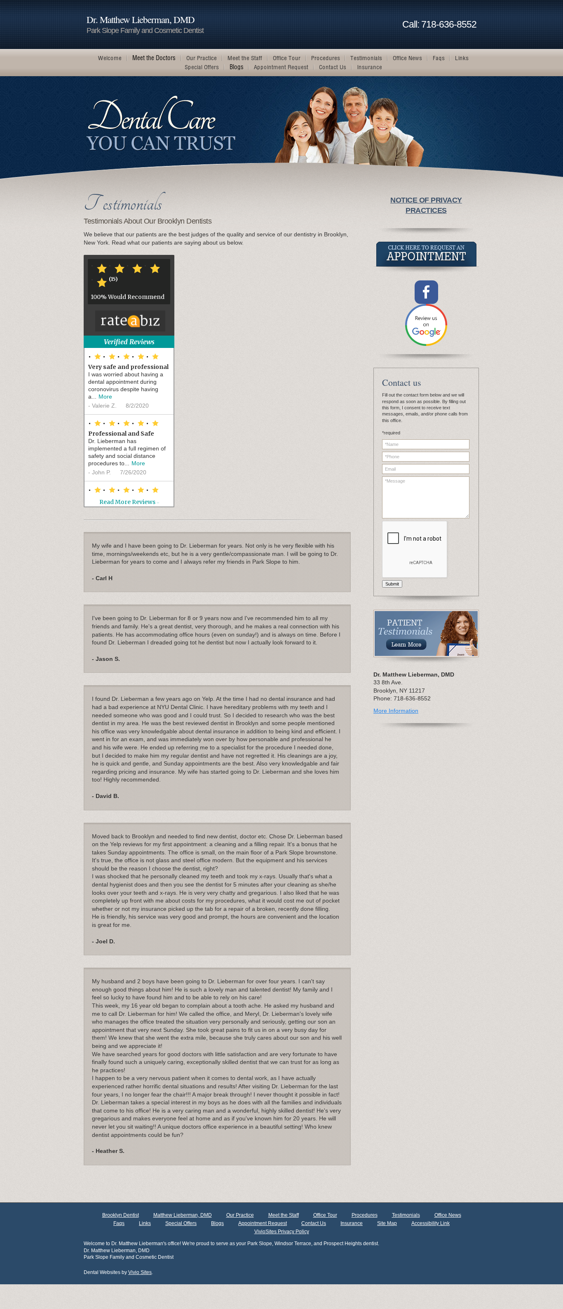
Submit (392, 583)
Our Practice (240, 1215)
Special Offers (181, 1223)
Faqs (118, 1223)
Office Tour (325, 1215)
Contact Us (313, 1223)
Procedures (365, 1215)
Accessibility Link (430, 1223)
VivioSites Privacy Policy (281, 1231)
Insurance (351, 1223)
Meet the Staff (283, 1215)
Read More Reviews (129, 502)
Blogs (217, 1223)
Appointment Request (262, 1223)
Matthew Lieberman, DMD (182, 1215)
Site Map (387, 1223)
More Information (395, 710)
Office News (447, 1215)
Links (145, 1223)
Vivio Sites (140, 1272)
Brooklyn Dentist (120, 1215)
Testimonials (406, 1215)
